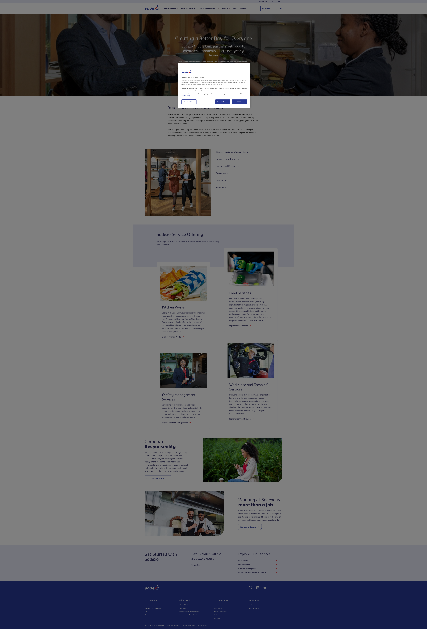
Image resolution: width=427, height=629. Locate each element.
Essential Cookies (222, 102)
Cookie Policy (186, 95)
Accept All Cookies (239, 102)
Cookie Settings (189, 102)
